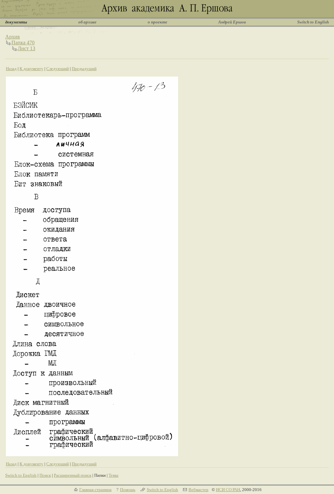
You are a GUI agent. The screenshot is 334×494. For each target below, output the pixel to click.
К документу (31, 68)
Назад (11, 68)
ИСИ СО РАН (228, 489)
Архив (12, 36)
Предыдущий (84, 68)
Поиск (45, 475)
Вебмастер (198, 489)
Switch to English (313, 22)
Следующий (57, 68)
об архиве (87, 22)
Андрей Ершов (232, 22)
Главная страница (95, 489)
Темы (113, 475)
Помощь (127, 489)
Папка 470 (23, 42)
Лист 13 (26, 48)
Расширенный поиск (72, 475)
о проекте (157, 22)
